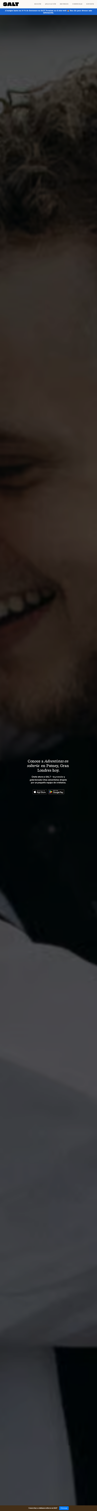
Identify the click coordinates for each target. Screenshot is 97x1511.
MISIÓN (38, 4)
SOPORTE (90, 4)
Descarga (64, 1508)
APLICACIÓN (50, 4)
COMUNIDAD (77, 4)
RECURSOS (64, 4)
